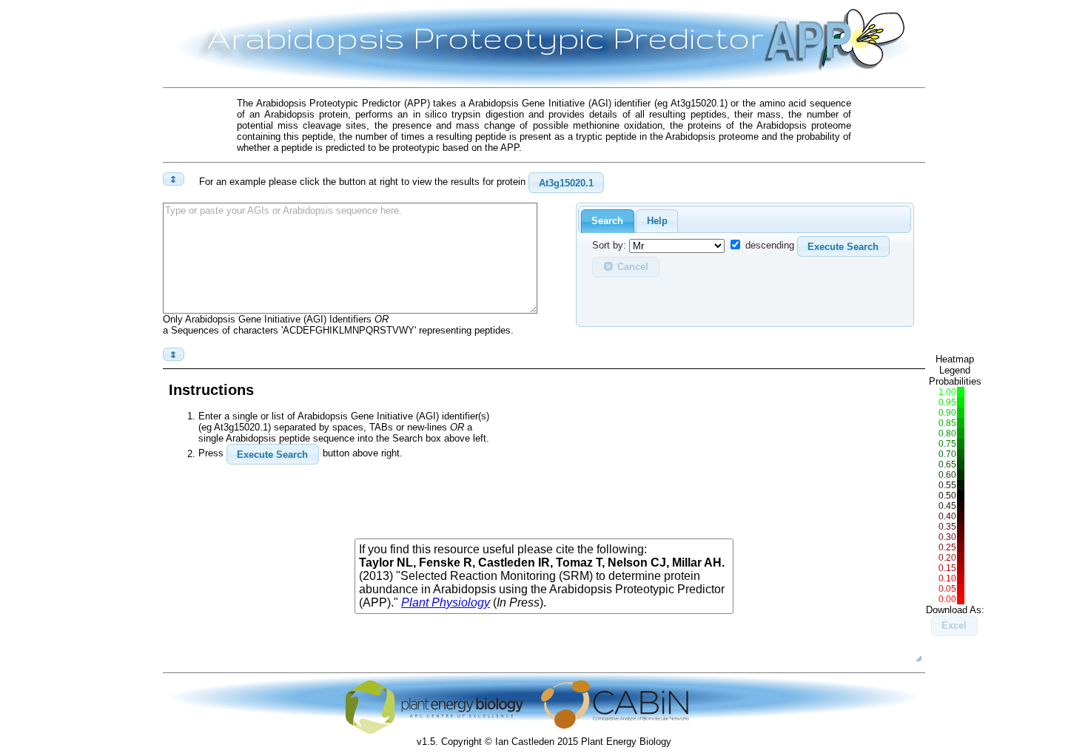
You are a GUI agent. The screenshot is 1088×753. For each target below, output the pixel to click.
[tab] (607, 221)
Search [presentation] (607, 220)
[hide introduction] (173, 179)
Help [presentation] (657, 220)
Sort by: (609, 245)
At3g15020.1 (566, 183)
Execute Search (843, 246)
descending (769, 245)
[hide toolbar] (173, 354)
